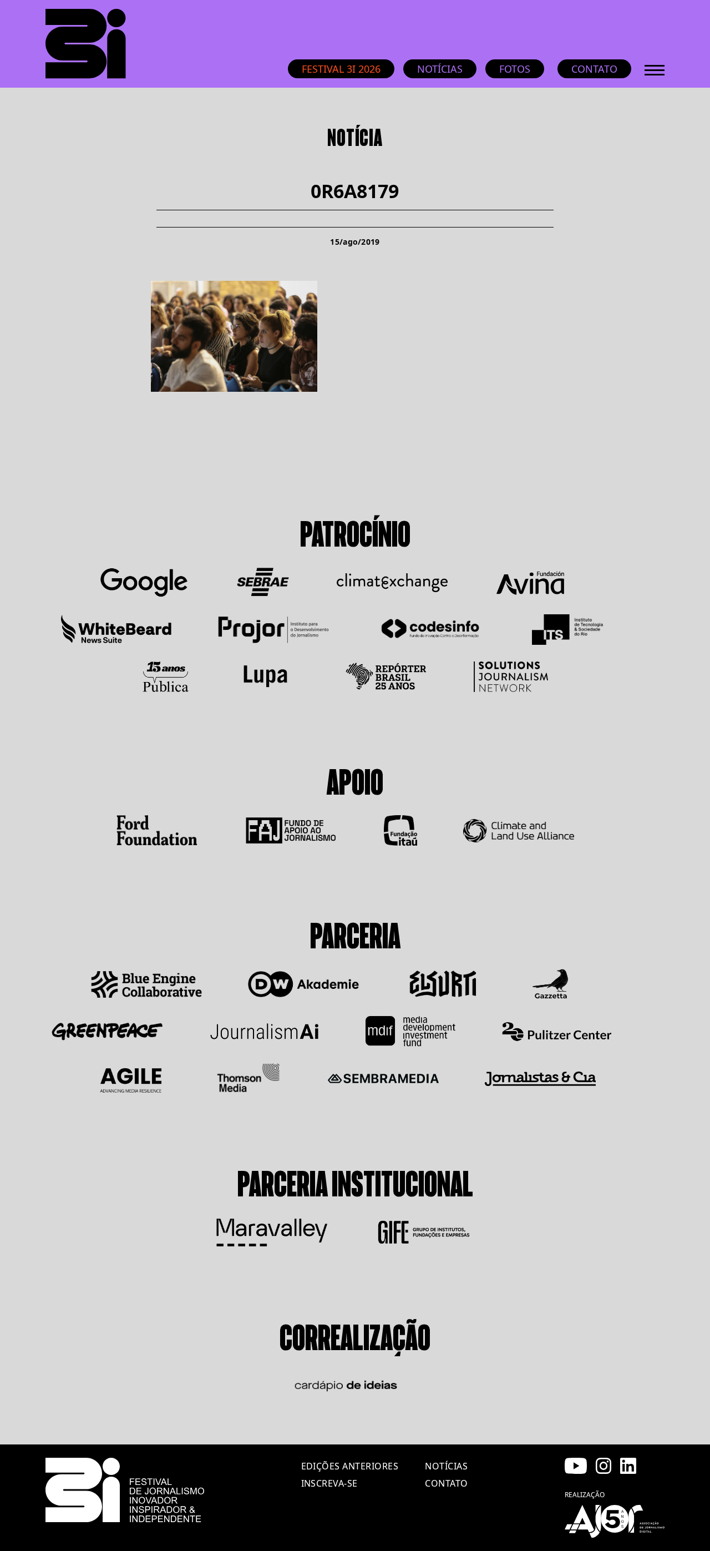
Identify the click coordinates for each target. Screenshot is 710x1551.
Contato (594, 68)
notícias (446, 1466)
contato (446, 1483)
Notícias (440, 68)
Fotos (514, 68)
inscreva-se (329, 1483)
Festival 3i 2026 (341, 68)
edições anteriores (350, 1466)
